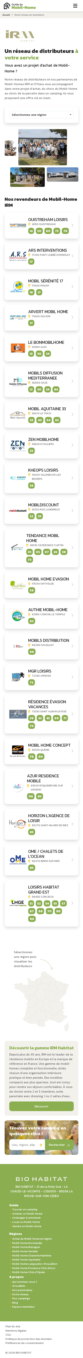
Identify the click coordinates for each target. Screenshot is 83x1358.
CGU (8, 1335)
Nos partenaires (22, 1290)
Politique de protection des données (28, 1339)
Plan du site (12, 1326)
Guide (14, 1205)
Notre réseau (20, 1294)
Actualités (18, 1286)
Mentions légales (15, 1330)
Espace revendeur (23, 1307)
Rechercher (57, 1144)
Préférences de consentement (24, 1343)
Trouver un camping (24, 1209)
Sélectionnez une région (29, 114)
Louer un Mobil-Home (26, 1222)
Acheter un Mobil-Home (27, 1214)
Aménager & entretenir (26, 1218)
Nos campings (21, 1298)
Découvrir (41, 1106)
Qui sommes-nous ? (24, 1282)
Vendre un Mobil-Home (26, 1226)
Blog (15, 1303)
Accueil (6, 15)
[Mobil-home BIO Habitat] (41, 1178)
